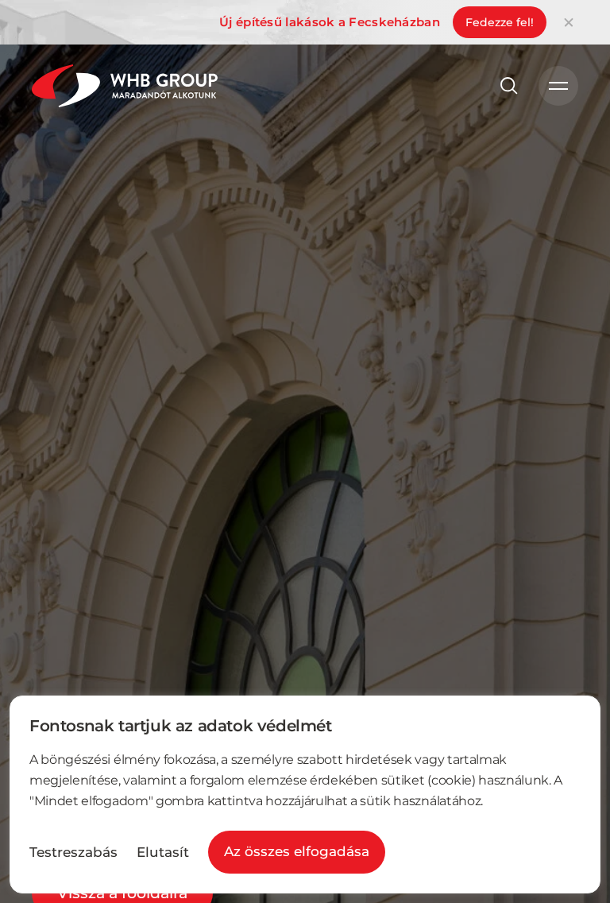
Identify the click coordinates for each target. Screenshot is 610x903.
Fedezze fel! (499, 22)
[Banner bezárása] (568, 22)
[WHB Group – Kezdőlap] (125, 85)
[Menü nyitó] (558, 86)
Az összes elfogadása (296, 851)
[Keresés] (509, 86)
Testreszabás (73, 852)
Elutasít (163, 852)
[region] (305, 794)
